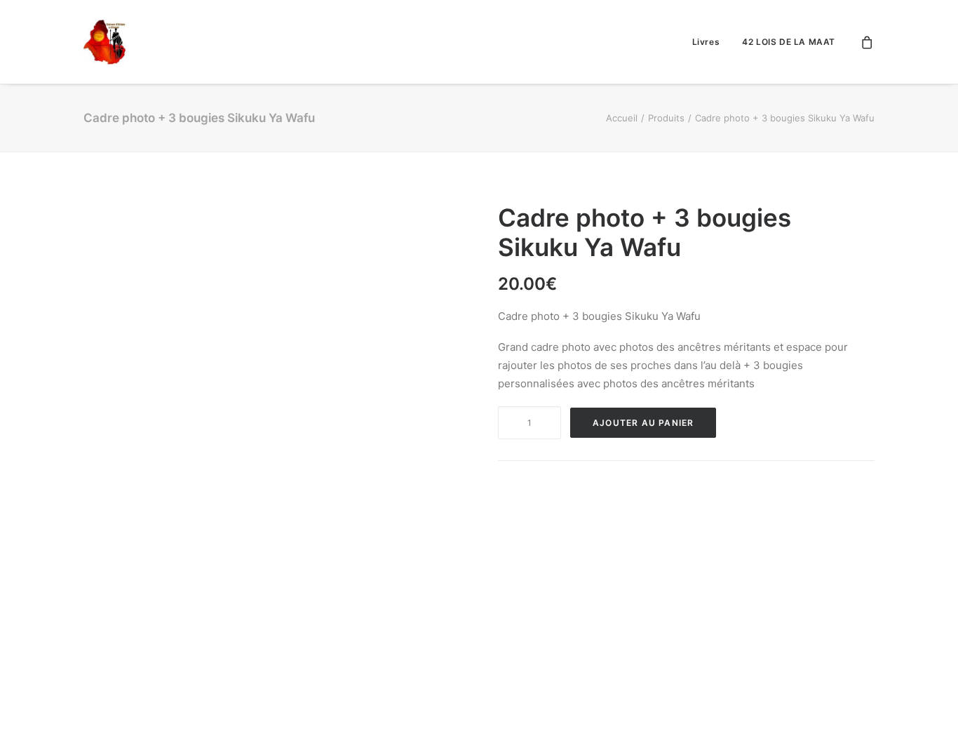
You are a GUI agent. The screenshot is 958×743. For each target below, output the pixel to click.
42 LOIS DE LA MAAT (788, 41)
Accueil (621, 117)
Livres (706, 41)
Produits (666, 117)
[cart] (868, 41)
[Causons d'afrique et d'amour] (106, 42)
